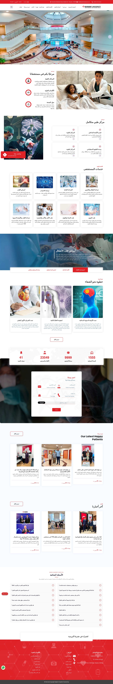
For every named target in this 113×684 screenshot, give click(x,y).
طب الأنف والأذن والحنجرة (34, 672)
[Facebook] (26, 2)
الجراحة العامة (37, 658)
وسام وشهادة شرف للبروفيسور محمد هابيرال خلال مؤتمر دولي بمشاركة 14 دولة (26, 538)
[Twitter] (24, 2)
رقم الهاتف (73, 393)
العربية (16, 2)
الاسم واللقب (72, 385)
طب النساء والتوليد (36, 670)
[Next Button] (110, 37)
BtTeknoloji (46, 682)
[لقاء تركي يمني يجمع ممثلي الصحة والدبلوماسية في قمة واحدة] (88, 522)
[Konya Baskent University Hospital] (92, 7)
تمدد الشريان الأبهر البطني (25, 320)
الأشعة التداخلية (66, 270)
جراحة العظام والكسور (35, 656)
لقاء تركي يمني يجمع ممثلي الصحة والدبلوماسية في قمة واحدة (88, 538)
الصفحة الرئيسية (72, 7)
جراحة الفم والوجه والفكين (34, 270)
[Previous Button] (3, 37)
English (20, 1)
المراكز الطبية (57, 7)
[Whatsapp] (3, 668)
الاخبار (33, 7)
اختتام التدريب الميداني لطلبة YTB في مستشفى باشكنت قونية (57, 538)
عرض (95, 481)
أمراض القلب (37, 664)
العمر (55, 393)
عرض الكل (56, 339)
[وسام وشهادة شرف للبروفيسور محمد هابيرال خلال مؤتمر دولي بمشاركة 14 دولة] (25, 522)
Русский (11, 1)
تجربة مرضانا (27, 7)
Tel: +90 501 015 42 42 (98, 659)
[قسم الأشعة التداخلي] (100, 139)
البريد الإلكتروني (52, 385)
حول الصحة (41, 7)
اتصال (20, 7)
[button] (54, 63)
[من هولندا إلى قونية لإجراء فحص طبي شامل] (88, 455)
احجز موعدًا (5, 593)
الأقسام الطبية (49, 7)
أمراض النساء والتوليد (51, 270)
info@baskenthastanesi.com (84, 1)
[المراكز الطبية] (73, 139)
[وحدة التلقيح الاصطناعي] (100, 155)
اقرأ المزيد (88, 315)
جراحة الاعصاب (37, 661)
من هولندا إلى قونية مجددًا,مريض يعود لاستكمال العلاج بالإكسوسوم (57, 470)
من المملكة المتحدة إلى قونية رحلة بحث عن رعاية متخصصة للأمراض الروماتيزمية (27, 470)
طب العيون (37, 667)
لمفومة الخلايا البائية (56, 320)
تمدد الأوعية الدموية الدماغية (87, 320)
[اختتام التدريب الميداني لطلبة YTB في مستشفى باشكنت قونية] (56, 522)
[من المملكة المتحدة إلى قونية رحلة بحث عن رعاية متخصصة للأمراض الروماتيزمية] (25, 455)
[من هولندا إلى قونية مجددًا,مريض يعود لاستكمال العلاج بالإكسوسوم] (56, 455)
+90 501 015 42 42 (97, 1)
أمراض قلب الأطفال (80, 270)
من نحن (64, 7)
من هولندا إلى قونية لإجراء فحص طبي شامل (89, 470)
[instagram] (28, 2)
